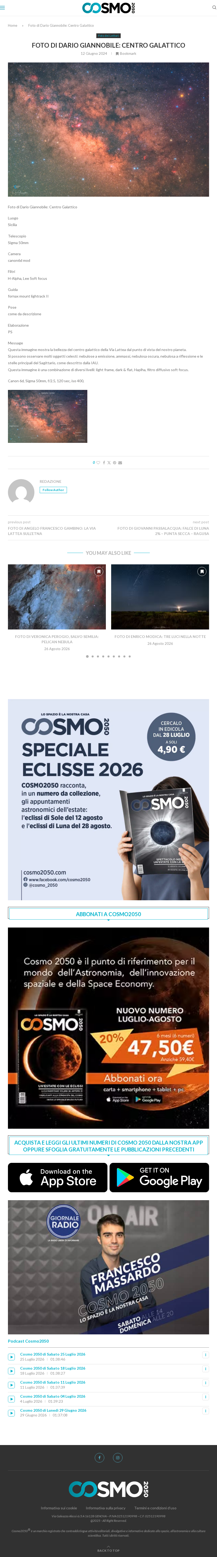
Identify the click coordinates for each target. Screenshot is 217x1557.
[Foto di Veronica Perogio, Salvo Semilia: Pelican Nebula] (57, 597)
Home (12, 25)
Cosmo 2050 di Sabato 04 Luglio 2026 (52, 1396)
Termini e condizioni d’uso (155, 1508)
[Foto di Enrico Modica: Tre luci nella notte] (160, 597)
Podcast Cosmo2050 (28, 1340)
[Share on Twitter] (109, 462)
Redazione (50, 481)
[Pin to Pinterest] (114, 462)
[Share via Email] (120, 462)
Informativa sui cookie (59, 1508)
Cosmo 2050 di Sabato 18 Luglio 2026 (52, 1368)
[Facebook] (99, 1457)
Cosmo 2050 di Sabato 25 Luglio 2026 (52, 1354)
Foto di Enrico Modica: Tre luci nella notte (160, 636)
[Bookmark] (98, 571)
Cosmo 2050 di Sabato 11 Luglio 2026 (52, 1382)
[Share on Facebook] (104, 462)
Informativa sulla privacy (105, 1508)
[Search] (214, 8)
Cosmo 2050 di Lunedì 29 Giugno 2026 (53, 1410)
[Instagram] (118, 1457)
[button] (15, 610)
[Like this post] (98, 462)
